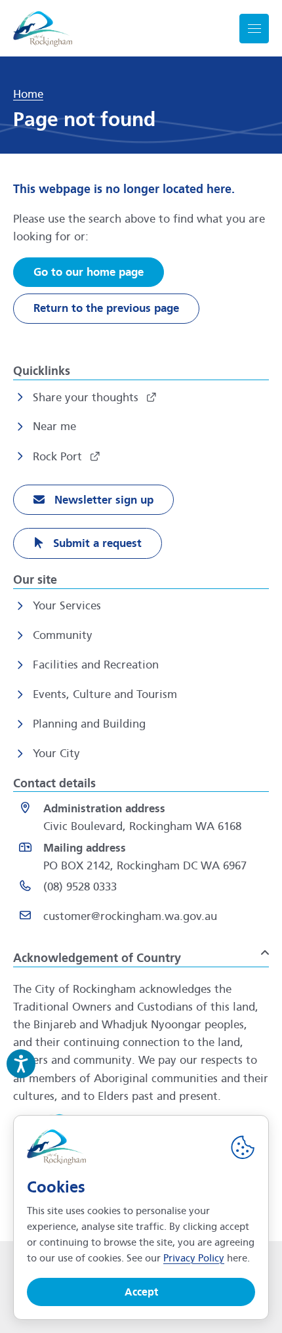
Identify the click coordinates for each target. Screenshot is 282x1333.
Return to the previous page (106, 308)
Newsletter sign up (102, 500)
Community (62, 635)
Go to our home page (88, 272)
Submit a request (96, 543)
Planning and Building (89, 724)
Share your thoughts (87, 397)
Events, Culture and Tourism (105, 694)
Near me (54, 426)
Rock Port (59, 457)
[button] (141, 952)
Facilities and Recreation (96, 665)
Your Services (67, 606)
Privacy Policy (193, 1258)
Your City (56, 753)
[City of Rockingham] (42, 29)
